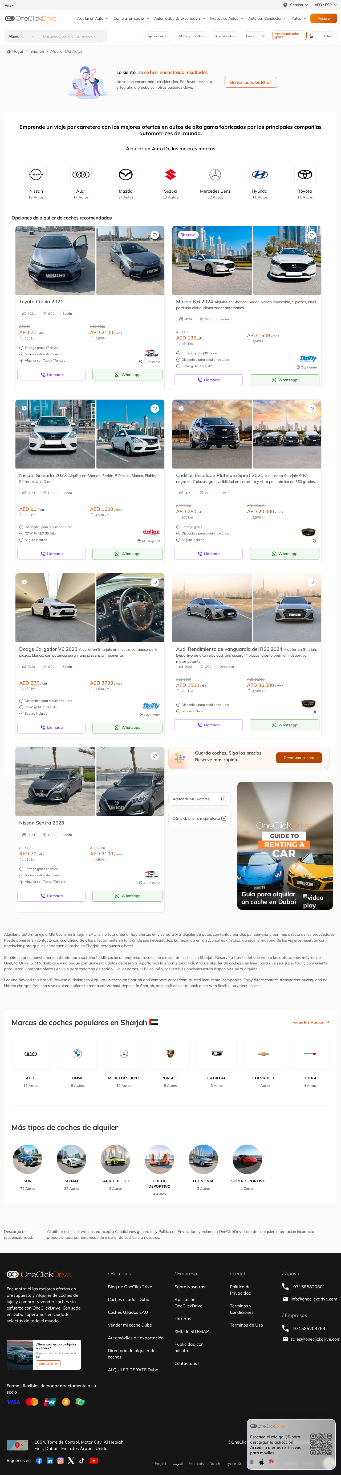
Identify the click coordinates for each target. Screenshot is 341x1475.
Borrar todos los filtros (250, 82)
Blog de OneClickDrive (130, 1286)
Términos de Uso (246, 1325)
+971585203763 (308, 1328)
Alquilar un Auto (90, 18)
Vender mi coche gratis (287, 35)
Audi (81, 194)
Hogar (17, 51)
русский (233, 1463)
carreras (182, 1318)
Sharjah (37, 51)
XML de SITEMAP (191, 1331)
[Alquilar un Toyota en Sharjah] (55, 260)
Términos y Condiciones (242, 1309)
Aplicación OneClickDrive (188, 1302)
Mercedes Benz (215, 194)
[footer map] (17, 1445)
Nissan (36, 194)
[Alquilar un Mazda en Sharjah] (212, 260)
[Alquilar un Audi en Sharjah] (212, 607)
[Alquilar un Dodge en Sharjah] (55, 607)
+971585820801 (308, 1286)
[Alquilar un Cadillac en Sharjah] (212, 434)
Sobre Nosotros (189, 1286)
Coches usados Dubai (129, 1299)
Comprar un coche (128, 18)
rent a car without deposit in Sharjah (121, 985)
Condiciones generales (134, 1231)
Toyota (305, 194)
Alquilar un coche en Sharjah (116, 979)
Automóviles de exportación (177, 18)
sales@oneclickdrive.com (312, 1339)
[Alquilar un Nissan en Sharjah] (55, 434)
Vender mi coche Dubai (130, 1325)
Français (196, 1463)
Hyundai (260, 194)
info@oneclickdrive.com (312, 1299)
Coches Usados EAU (128, 1312)
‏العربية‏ (178, 1463)
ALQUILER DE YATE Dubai (134, 1369)
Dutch (214, 1463)
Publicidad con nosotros (189, 1347)
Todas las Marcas (308, 1022)
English (161, 1463)
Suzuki (170, 194)
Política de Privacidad (178, 1231)
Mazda (125, 194)
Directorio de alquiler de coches (132, 1354)
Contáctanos (187, 1363)
